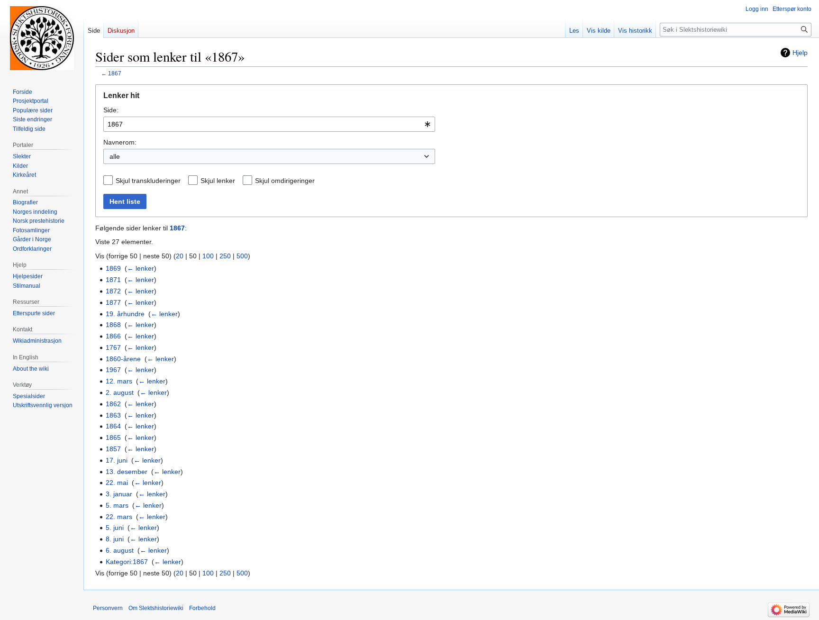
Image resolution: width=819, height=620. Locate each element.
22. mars (119, 516)
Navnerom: (119, 142)
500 (242, 256)
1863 (113, 415)
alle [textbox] (114, 156)
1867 (114, 73)
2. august (120, 392)
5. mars (117, 505)
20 (179, 256)
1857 (113, 449)
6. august (120, 550)
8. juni (115, 539)
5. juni (115, 527)
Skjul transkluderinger (148, 180)
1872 (113, 291)
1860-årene (123, 359)
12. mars (119, 381)
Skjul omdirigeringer (285, 180)
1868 (113, 324)
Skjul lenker (217, 180)
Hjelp (800, 52)
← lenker (140, 268)
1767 (113, 347)
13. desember (126, 471)
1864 (113, 426)
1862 (113, 404)
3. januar (119, 494)
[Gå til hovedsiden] (42, 38)
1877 (113, 302)
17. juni (116, 460)
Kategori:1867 (127, 561)
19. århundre (125, 314)
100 (208, 256)
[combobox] (269, 124)
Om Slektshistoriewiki (155, 608)
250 (225, 256)
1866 (113, 336)
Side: (110, 110)
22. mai (117, 482)
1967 (113, 370)
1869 (113, 268)
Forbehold (202, 608)
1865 (113, 437)
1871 (113, 279)
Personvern (108, 608)
